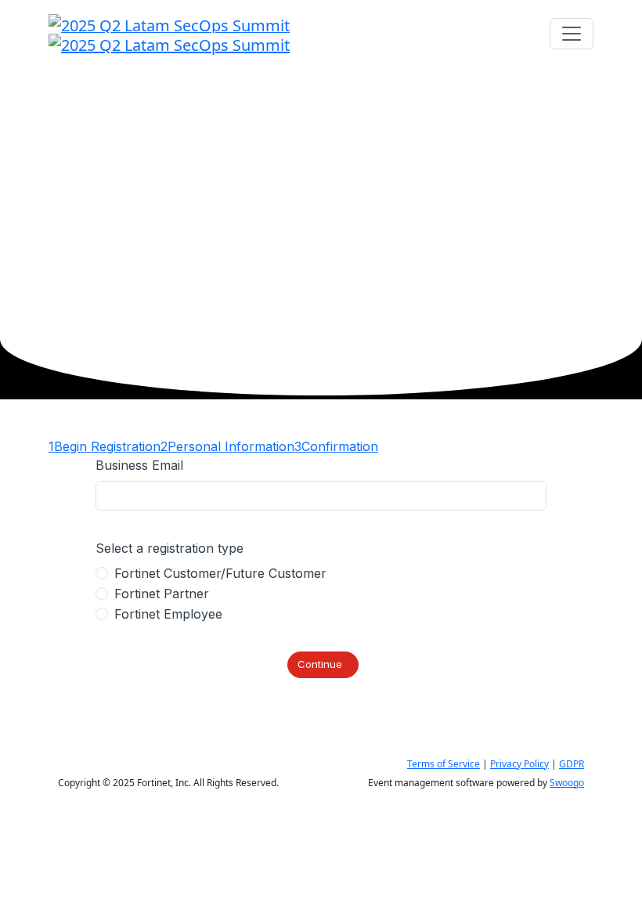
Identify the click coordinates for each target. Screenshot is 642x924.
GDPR (571, 764)
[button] (323, 664)
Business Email (139, 465)
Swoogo (567, 782)
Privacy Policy (519, 764)
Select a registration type (169, 548)
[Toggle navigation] (571, 33)
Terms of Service (443, 764)
